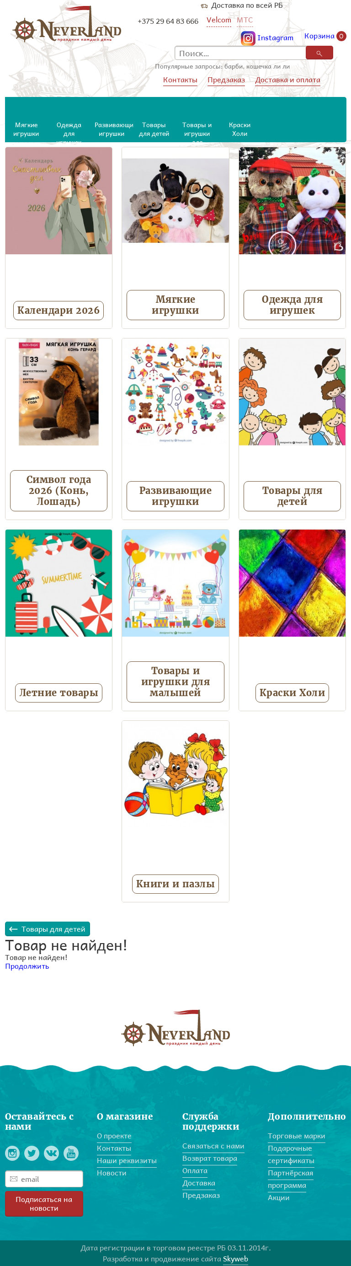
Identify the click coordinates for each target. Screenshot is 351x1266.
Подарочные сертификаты (291, 1154)
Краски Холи (292, 692)
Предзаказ (226, 79)
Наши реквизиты (127, 1160)
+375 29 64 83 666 (168, 21)
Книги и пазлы (175, 884)
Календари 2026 (58, 310)
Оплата (194, 1170)
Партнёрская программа (291, 1178)
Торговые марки (296, 1135)
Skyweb (235, 1258)
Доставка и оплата (287, 79)
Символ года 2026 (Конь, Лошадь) (59, 490)
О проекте (114, 1135)
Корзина (324, 36)
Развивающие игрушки (175, 496)
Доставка (198, 1182)
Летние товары (59, 692)
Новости (112, 1172)
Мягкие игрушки (175, 305)
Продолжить (27, 966)
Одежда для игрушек (292, 305)
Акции (279, 1197)
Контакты (180, 79)
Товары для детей (292, 496)
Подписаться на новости (44, 1203)
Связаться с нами (213, 1145)
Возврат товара (209, 1158)
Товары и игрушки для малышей (175, 681)
